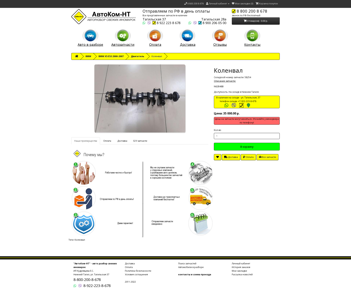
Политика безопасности (138, 270)
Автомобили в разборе (191, 267)
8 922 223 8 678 (168, 23)
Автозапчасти (122, 44)
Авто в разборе (90, 44)
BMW (88, 56)
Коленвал (80, 239)
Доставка (187, 44)
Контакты (252, 44)
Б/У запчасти (140, 140)
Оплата (155, 44)
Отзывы (220, 44)
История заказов (241, 267)
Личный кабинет (241, 263)
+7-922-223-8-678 (247, 101)
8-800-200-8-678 (87, 279)
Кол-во (217, 130)
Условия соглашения (136, 274)
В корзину (247, 146)
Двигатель (137, 56)
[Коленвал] (139, 99)
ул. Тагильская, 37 (250, 97)
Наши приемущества (85, 140)
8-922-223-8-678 (97, 285)
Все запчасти (268, 157)
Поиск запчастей (187, 263)
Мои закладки (239, 270)
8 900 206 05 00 (214, 23)
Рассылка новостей (242, 274)
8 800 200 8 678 (195, 3)
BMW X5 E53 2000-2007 (111, 56)
